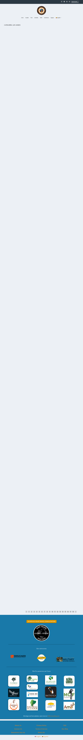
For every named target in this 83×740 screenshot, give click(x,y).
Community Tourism (21, 116)
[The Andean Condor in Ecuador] (33, 333)
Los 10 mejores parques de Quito (17, 398)
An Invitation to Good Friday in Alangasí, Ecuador (24, 114)
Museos (36, 451)
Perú (31, 17)
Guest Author (9, 68)
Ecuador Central (31, 306)
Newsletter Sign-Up (18, 732)
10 (52, 612)
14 (62, 612)
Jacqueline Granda (10, 400)
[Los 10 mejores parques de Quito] (31, 380)
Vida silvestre (29, 500)
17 (70, 612)
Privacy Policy (41, 725)
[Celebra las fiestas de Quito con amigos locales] (34, 195)
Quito (23, 68)
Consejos (19, 549)
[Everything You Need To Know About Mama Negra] (30, 242)
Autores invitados (21, 306)
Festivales (23, 217)
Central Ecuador (21, 262)
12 (57, 612)
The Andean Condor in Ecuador (17, 353)
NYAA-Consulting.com (54, 716)
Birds (18, 354)
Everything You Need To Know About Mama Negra (24, 260)
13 (60, 612)
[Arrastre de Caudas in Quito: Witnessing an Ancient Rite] (35, 145)
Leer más (9, 73)
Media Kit (41, 732)
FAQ (64, 725)
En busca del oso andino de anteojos (19, 498)
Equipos (52, 17)
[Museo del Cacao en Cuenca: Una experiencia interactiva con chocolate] (35, 428)
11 (55, 612)
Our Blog (65, 729)
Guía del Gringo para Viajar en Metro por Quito (23, 548)
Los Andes (36, 306)
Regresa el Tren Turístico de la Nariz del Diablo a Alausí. (27, 304)
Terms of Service (41, 729)
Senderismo (46, 17)
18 (73, 612)
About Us (18, 725)
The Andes (36, 116)
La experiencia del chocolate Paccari (19, 598)
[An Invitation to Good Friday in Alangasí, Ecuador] (33, 95)
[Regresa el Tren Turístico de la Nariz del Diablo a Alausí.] (29, 287)
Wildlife (28, 354)
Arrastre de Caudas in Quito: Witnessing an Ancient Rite (27, 166)
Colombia (36, 17)
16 (68, 612)
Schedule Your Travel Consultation (41, 621)
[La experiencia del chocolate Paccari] (35, 577)
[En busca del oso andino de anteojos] (34, 478)
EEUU (41, 17)
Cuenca (25, 451)
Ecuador (27, 17)
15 (65, 612)
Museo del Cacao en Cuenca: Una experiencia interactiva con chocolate (33, 449)
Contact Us (18, 729)
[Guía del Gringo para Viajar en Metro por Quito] (34, 528)
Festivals (29, 116)
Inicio (22, 17)
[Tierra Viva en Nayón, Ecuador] (34, 46)
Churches (19, 167)
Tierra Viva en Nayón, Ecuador (17, 66)
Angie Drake (9, 116)
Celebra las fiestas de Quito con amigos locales (24, 215)
